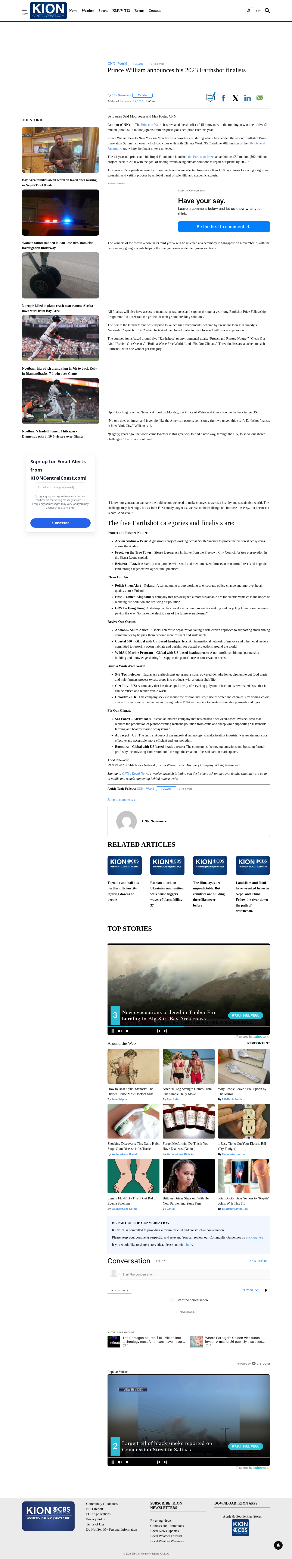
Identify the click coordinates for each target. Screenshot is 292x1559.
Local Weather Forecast (166, 1536)
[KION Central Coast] (48, 10)
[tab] (119, 1290)
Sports (103, 10)
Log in (252, 1261)
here (189, 1244)
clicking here (254, 1237)
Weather (88, 10)
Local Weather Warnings (167, 1541)
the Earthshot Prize (201, 157)
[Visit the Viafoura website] (261, 1363)
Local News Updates (164, 1531)
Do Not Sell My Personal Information (111, 1529)
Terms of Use (95, 1524)
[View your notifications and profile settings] (265, 1290)
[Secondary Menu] (27, 10)
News (73, 10)
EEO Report (94, 1509)
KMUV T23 (121, 10)
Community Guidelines (102, 1504)
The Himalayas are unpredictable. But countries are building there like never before (209, 894)
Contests (155, 10)
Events (139, 10)
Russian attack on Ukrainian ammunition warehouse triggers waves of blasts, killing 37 (167, 894)
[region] (189, 1312)
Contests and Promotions (167, 1526)
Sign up (262, 1261)
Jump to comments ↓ (121, 799)
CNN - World (145, 788)
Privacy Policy (96, 1519)
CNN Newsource (121, 95)
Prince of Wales (151, 124)
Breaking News (160, 1520)
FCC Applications (98, 1514)
